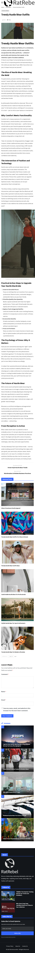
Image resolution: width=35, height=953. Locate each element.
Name (3, 692)
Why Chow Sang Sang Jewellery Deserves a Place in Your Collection (24, 905)
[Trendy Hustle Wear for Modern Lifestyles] (17, 638)
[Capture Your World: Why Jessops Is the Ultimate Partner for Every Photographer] (17, 737)
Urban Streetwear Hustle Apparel (10, 508)
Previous (5, 656)
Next (11, 656)
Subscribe (17, 933)
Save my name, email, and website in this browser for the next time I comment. (16, 709)
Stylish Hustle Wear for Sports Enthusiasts (13, 623)
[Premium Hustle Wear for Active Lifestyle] (17, 806)
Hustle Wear (5, 10)
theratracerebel (14, 949)
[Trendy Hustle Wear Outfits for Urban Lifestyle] (17, 523)
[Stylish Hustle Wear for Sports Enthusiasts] (17, 609)
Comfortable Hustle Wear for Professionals (13, 594)
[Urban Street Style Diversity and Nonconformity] (17, 829)
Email (3, 700)
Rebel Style (5, 899)
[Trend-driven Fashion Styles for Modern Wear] (17, 760)
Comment (5, 674)
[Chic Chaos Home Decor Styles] (17, 783)
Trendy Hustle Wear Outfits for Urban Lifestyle (14, 537)
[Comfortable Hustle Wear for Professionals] (17, 580)
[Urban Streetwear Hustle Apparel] (17, 494)
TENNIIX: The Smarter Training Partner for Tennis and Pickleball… (24, 893)
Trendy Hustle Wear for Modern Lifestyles (13, 652)
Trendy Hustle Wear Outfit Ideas (10, 565)
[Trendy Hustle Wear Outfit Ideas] (17, 552)
